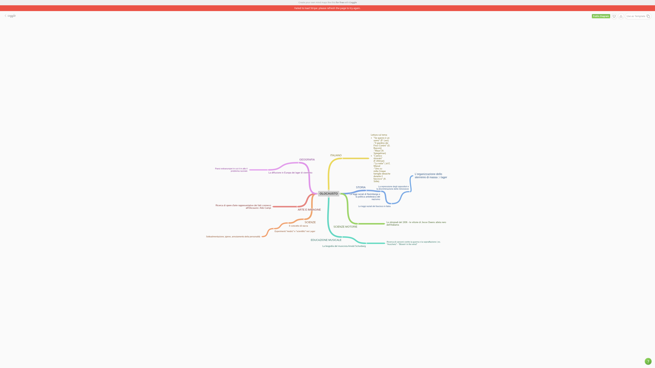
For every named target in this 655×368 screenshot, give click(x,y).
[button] (648, 361)
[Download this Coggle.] (621, 10)
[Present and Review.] (614, 10)
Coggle (353, 2)
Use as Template (636, 10)
